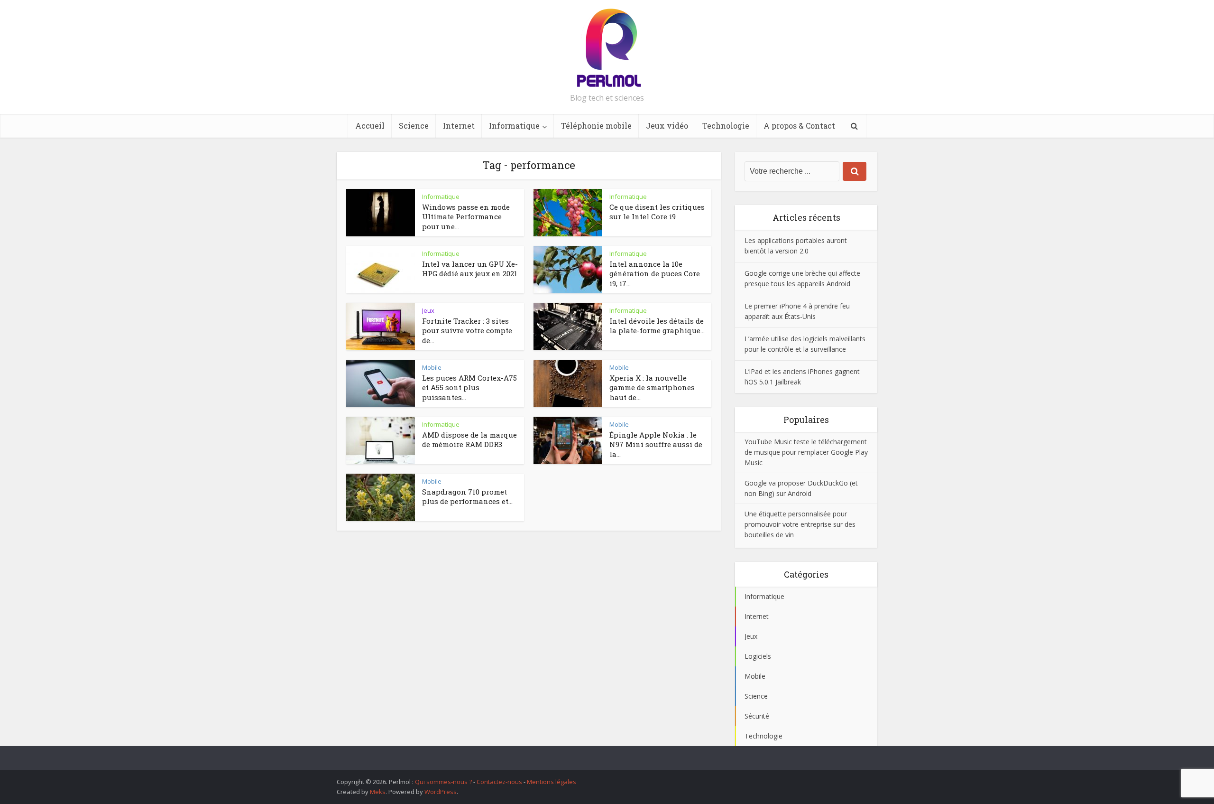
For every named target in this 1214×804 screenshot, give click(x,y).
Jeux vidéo (667, 126)
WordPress (440, 791)
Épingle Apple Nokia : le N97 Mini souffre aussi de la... (655, 444)
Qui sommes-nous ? (443, 781)
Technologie (725, 126)
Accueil (370, 126)
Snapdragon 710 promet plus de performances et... (467, 496)
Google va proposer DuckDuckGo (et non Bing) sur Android (801, 488)
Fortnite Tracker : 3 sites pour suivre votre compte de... (467, 330)
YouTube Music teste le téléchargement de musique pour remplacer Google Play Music (806, 452)
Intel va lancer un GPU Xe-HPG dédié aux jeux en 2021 (470, 268)
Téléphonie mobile (596, 126)
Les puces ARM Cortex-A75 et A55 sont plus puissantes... (469, 387)
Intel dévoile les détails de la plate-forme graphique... (657, 325)
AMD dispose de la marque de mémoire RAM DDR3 (469, 439)
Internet (459, 126)
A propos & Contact (799, 126)
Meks (378, 791)
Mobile (431, 367)
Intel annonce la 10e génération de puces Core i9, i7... (654, 273)
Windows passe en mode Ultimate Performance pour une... (466, 216)
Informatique (514, 126)
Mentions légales (551, 781)
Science (414, 126)
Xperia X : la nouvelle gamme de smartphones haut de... (652, 387)
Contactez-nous (499, 781)
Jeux (428, 310)
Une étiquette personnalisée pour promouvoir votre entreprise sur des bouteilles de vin (800, 524)
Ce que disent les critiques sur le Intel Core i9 (657, 211)
